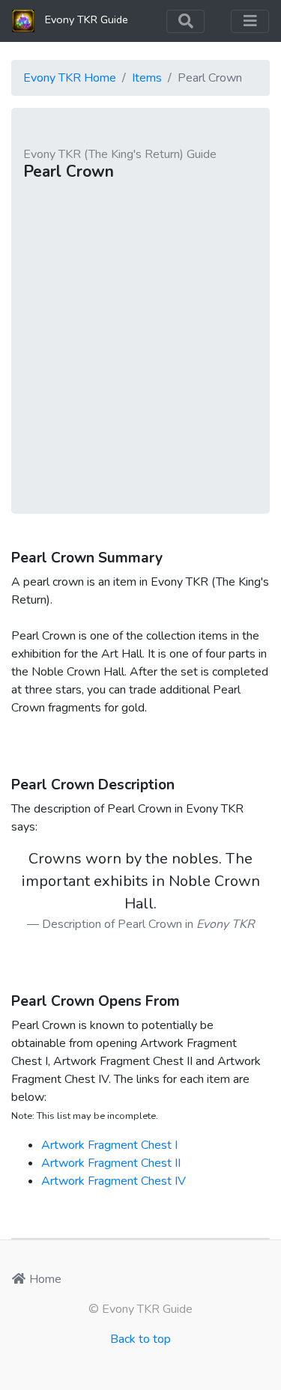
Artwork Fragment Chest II (111, 1163)
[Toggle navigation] (185, 21)
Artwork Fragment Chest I (109, 1145)
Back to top (140, 1339)
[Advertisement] (140, 341)
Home (43, 1279)
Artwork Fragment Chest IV (113, 1181)
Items (147, 78)
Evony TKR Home (69, 78)
